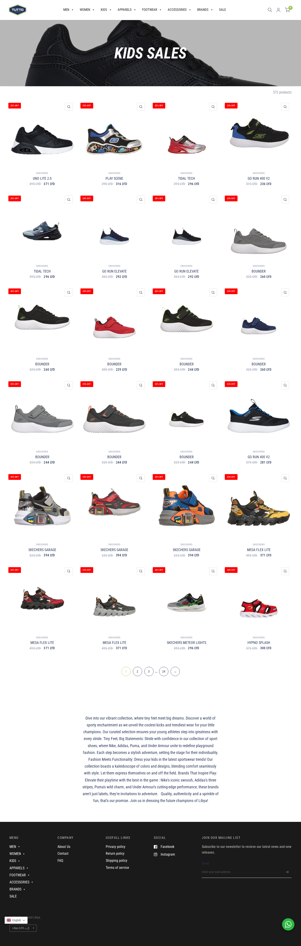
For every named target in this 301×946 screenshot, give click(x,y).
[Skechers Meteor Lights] (186, 597)
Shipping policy (116, 860)
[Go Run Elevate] (114, 226)
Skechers (42, 173)
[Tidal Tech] (186, 133)
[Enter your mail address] (287, 872)
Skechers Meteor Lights (186, 643)
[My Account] (278, 10)
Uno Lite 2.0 (42, 178)
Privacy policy (115, 847)
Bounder (259, 271)
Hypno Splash (258, 643)
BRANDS (202, 10)
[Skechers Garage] (42, 504)
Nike (112, 745)
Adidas (122, 745)
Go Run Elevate (114, 271)
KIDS (104, 10)
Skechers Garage (42, 550)
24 (163, 671)
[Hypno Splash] (258, 597)
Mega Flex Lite (259, 550)
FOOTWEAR (149, 10)
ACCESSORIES (177, 10)
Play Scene (114, 178)
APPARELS (125, 10)
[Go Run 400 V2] (258, 133)
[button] (16, 920)
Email (205, 863)
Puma (134, 745)
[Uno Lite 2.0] (42, 133)
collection (124, 718)
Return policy (115, 853)
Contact (63, 853)
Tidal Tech (186, 178)
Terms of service (117, 868)
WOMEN (85, 10)
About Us (64, 847)
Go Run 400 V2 (259, 178)
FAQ (60, 860)
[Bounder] (258, 226)
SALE (222, 10)
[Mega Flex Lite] (258, 504)
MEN (66, 10)
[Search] (270, 10)
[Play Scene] (114, 133)
